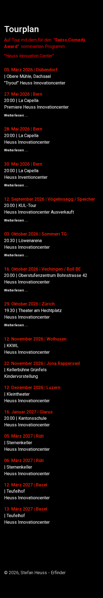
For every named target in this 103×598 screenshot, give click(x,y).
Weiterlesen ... (16, 115)
